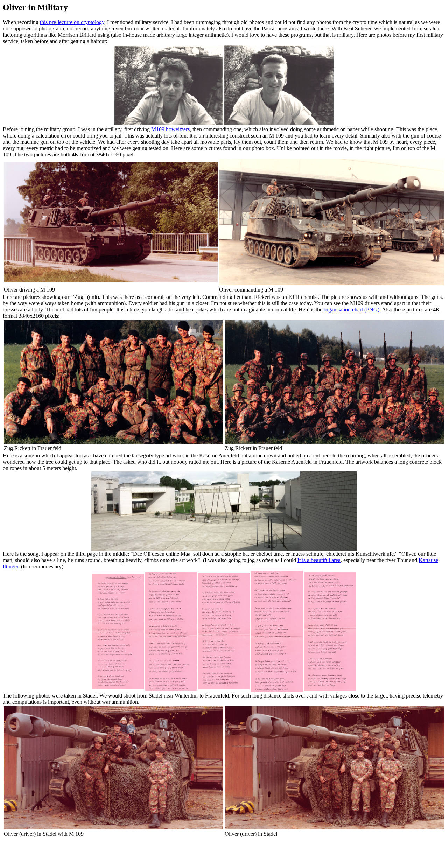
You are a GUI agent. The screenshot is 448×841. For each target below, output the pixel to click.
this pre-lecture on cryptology (72, 22)
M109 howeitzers (170, 129)
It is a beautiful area (319, 560)
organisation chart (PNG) (351, 310)
